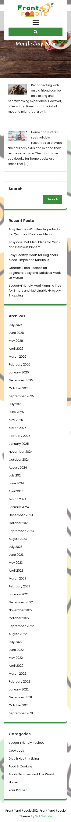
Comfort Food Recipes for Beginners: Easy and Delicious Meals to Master (35, 273)
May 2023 (16, 562)
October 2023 (19, 523)
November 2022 (20, 610)
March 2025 (17, 428)
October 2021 (19, 705)
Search (15, 188)
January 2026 (19, 372)
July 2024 (16, 475)
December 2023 (21, 515)
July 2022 (15, 642)
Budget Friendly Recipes (26, 742)
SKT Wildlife (43, 816)
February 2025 (19, 436)
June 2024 (16, 483)
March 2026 (17, 356)
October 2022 (19, 618)
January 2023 (19, 594)
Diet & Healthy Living (24, 758)
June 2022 (16, 650)
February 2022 (19, 681)
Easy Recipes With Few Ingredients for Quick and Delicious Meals (34, 231)
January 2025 (19, 444)
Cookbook (16, 750)
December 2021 (20, 697)
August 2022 (18, 634)
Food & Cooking (20, 766)
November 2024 (21, 451)
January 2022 (19, 689)
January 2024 (19, 507)
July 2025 (16, 404)
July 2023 (15, 547)
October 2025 (19, 388)
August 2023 (18, 539)
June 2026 (16, 333)
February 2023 (19, 586)
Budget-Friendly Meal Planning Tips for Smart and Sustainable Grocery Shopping (35, 290)
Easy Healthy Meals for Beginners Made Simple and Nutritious (33, 257)
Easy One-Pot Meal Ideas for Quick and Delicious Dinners (34, 244)
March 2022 (17, 673)
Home (13, 782)
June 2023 (16, 555)
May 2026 (16, 341)
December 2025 (21, 380)
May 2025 (16, 420)
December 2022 (21, 602)
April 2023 (16, 570)
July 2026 (16, 325)
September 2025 (21, 396)
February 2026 (19, 364)
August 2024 (18, 467)
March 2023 (17, 578)
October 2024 (19, 459)
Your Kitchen (18, 790)
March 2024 (18, 499)
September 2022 (21, 626)
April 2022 (16, 665)
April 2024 (16, 491)
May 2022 (16, 658)
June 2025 (16, 412)
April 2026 (16, 348)
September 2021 (21, 713)
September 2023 (21, 531)
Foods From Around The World (31, 774)
